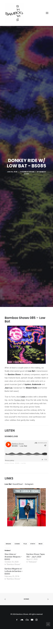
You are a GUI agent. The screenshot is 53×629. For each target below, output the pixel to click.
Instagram (29, 484)
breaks (8, 544)
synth (32, 544)
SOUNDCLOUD (11, 436)
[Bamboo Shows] (26, 13)
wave (40, 544)
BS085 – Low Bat (20, 463)
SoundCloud (17, 484)
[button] (47, 13)
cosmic (17, 544)
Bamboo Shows (28, 172)
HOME (26, 599)
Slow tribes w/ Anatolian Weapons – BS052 (13, 556)
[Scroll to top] (48, 624)
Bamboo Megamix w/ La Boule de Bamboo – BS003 (14, 571)
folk (25, 544)
